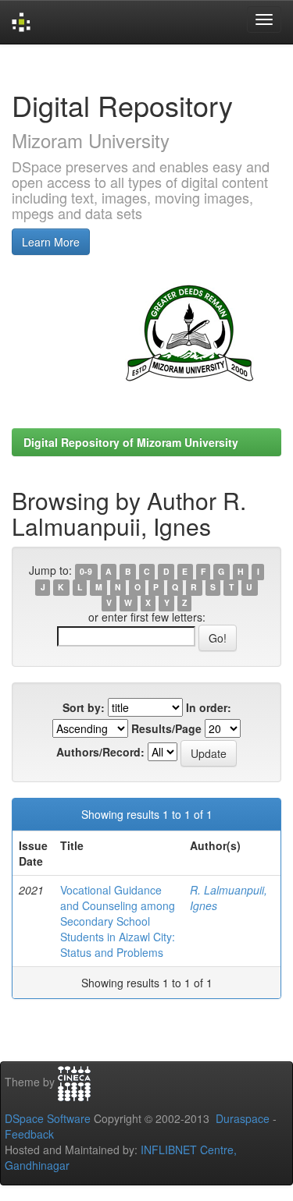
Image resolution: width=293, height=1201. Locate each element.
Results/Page (166, 728)
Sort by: (84, 707)
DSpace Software (48, 1118)
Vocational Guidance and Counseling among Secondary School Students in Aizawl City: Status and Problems (117, 921)
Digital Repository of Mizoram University (130, 442)
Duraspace (243, 1118)
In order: (208, 707)
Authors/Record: (100, 752)
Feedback (29, 1134)
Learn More (51, 242)
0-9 (86, 571)
